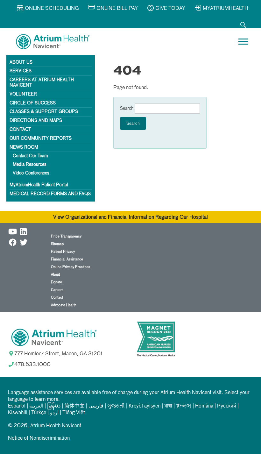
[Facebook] (13, 241)
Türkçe (38, 412)
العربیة (36, 406)
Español (16, 406)
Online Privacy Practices (70, 267)
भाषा (168, 406)
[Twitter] (23, 241)
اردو (54, 412)
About (55, 274)
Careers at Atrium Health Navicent (42, 83)
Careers (57, 290)
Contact (20, 129)
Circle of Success (33, 103)
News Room (24, 147)
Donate (56, 282)
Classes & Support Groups (44, 112)
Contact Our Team (30, 156)
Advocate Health (63, 305)
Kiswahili (17, 412)
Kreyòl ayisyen (144, 406)
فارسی (95, 406)
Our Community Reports (41, 138)
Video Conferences (31, 173)
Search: (127, 108)
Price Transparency (66, 236)
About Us (21, 62)
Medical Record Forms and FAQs (50, 194)
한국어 (183, 406)
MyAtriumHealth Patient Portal (39, 185)
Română (204, 406)
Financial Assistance (67, 259)
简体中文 (74, 406)
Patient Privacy (63, 251)
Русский (226, 406)
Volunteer (23, 94)
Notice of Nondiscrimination (39, 438)
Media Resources (29, 164)
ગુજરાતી (116, 406)
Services (21, 71)
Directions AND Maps (36, 120)
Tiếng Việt (73, 412)
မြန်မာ (53, 406)
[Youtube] (13, 230)
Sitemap (57, 244)
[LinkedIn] (23, 230)
